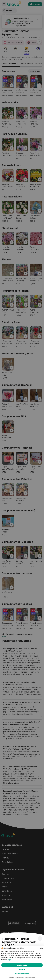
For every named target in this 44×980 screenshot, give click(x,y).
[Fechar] (40, 938)
